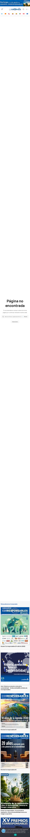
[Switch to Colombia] (13, 13)
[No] (28, 832)
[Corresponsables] (15, 9)
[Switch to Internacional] (27, 13)
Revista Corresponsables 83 (8, 729)
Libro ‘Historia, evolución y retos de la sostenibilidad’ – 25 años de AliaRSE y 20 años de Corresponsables (14, 687)
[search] (23, 9)
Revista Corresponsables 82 (8, 770)
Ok (15, 834)
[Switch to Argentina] (2, 13)
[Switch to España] (5, 13)
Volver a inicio (15, 321)
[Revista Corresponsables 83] (15, 710)
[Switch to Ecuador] (16, 13)
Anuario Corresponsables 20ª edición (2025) (13, 646)
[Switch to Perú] (23, 13)
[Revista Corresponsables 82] (15, 750)
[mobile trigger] (2, 9)
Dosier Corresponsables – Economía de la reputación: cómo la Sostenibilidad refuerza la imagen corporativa (14, 812)
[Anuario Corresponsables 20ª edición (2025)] (15, 626)
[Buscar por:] (13, 316)
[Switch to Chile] (9, 13)
